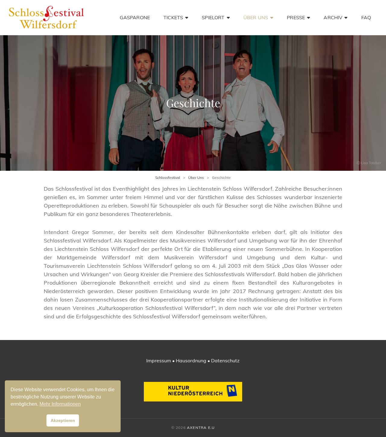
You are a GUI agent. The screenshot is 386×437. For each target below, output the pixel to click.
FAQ (366, 17)
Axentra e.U (201, 427)
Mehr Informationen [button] (60, 404)
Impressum (158, 360)
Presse (296, 17)
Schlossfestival (167, 177)
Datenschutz (225, 360)
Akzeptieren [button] (63, 420)
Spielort (213, 17)
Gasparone (135, 17)
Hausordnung (191, 360)
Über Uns (255, 17)
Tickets (173, 17)
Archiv (333, 17)
